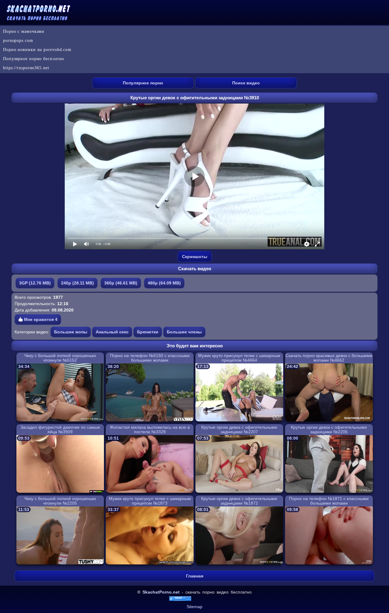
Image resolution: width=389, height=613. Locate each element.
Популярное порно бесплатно (33, 58)
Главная (194, 576)
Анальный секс (112, 331)
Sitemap (194, 606)
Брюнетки (147, 331)
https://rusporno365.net (26, 68)
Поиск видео (246, 82)
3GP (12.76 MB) (35, 283)
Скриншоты (194, 256)
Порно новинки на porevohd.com (37, 49)
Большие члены (184, 331)
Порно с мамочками (23, 31)
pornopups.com (18, 40)
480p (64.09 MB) (164, 283)
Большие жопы (70, 331)
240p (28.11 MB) (77, 283)
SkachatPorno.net (161, 592)
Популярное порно (143, 82)
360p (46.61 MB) (120, 283)
